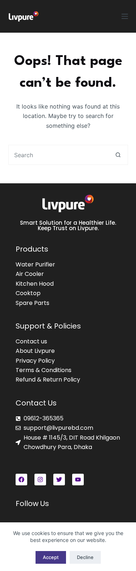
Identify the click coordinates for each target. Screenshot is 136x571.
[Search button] (118, 154)
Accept (51, 557)
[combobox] (58, 155)
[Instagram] (40, 479)
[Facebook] (21, 479)
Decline (85, 557)
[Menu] (124, 16)
